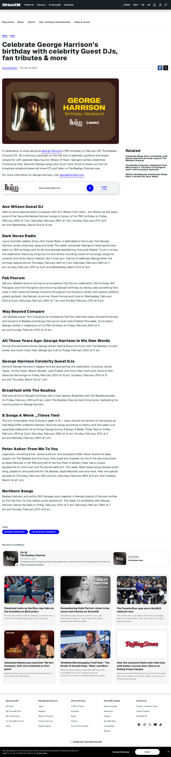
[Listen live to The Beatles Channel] (10, 558)
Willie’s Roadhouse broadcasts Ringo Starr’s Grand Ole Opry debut (146, 175)
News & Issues (82, 22)
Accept (147, 752)
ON (142, 5)
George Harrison (52, 151)
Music (21, 22)
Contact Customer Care (146, 706)
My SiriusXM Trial (13, 711)
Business (75, 711)
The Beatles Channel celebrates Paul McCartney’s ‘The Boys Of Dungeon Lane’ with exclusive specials (146, 167)
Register (42, 711)
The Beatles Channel (43, 532)
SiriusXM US (141, 716)
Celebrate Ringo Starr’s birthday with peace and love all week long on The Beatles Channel (147, 158)
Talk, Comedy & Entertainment (55, 22)
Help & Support (142, 711)
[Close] (168, 751)
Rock (12, 36)
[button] (160, 67)
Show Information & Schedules (32, 565)
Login (40, 706)
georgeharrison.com (72, 175)
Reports (107, 731)
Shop (8, 726)
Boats (73, 716)
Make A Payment (45, 716)
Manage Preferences (121, 752)
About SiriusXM (110, 706)
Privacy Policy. (42, 753)
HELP (135, 5)
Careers (107, 716)
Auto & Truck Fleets (79, 726)
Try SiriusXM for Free (15, 721)
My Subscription (13, 716)
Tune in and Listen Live (49, 188)
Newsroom (108, 711)
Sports (31, 22)
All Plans (10, 706)
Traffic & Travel (77, 706)
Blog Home (8, 22)
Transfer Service (45, 721)
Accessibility (109, 726)
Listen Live (104, 188)
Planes (74, 721)
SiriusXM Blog (110, 721)
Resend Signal (44, 726)
